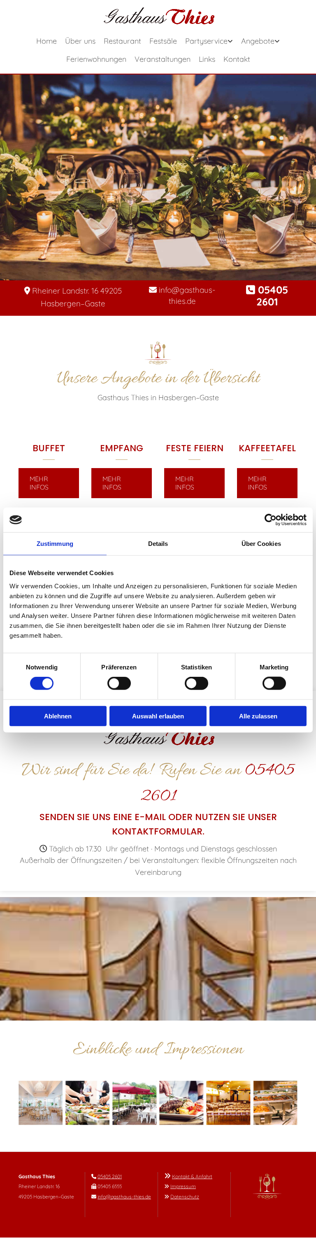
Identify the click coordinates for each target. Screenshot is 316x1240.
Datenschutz (184, 1196)
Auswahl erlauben (158, 715)
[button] (49, 483)
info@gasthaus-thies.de (124, 1196)
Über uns (80, 41)
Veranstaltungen (163, 59)
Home (46, 41)
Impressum (183, 1186)
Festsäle (163, 41)
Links (207, 59)
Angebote (257, 41)
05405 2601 (110, 1176)
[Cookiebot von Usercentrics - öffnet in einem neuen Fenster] (271, 520)
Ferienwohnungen (96, 59)
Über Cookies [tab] (261, 543)
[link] (209, 42)
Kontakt (236, 59)
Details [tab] (158, 543)
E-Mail (150, 817)
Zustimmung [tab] (55, 543)
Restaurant (122, 41)
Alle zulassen (258, 715)
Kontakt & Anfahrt (192, 1176)
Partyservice (206, 41)
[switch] (119, 683)
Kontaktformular (157, 831)
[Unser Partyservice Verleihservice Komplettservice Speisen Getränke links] (231, 42)
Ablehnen (58, 715)
